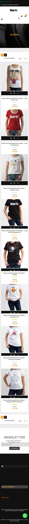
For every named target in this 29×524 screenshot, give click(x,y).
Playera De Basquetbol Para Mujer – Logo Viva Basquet (14, 144)
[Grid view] (2, 55)
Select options (11, 93)
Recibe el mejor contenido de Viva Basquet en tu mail (13, 441)
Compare (18, 93)
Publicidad (21, 510)
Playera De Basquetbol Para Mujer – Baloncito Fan (14, 316)
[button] (25, 515)
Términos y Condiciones (6, 509)
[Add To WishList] (14, 93)
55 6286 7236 (7, 1)
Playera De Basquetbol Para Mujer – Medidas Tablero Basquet (14, 400)
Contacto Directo (14, 510)
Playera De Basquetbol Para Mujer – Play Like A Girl (14, 99)
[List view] (5, 55)
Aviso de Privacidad (18, 509)
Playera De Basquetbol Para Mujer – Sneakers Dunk (14, 189)
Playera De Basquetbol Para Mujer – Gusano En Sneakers (14, 358)
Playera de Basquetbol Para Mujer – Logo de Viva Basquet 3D (14, 231)
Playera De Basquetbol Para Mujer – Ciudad (14, 273)
